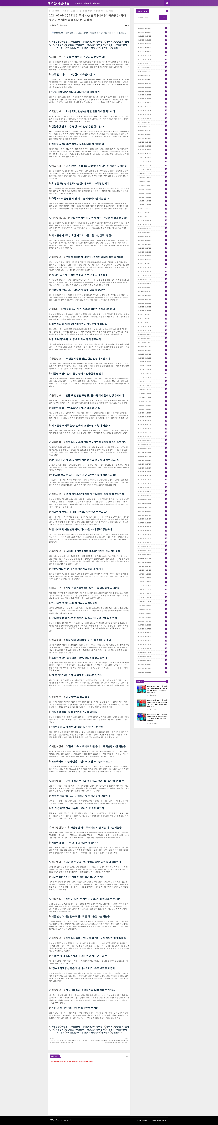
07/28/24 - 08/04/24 (152, 448)
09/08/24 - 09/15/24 (152, 425)
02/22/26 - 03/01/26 (152, 126)
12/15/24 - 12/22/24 (152, 370)
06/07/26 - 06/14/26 (152, 67)
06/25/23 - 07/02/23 (152, 672)
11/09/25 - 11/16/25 (152, 185)
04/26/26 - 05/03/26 (152, 91)
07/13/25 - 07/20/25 (152, 252)
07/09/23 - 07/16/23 (152, 664)
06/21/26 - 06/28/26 (152, 60)
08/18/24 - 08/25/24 (152, 436)
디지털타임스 (88, 41)
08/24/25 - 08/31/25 (152, 228)
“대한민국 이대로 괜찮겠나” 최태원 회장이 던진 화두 (79, 955)
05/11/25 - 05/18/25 (152, 287)
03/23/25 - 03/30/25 (152, 315)
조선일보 (111, 44)
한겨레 (110, 41)
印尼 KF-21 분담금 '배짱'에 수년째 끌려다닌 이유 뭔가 (80, 198)
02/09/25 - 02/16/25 (152, 338)
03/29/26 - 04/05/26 (152, 107)
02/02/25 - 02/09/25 (152, 342)
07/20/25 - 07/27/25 (152, 248)
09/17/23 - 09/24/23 (152, 625)
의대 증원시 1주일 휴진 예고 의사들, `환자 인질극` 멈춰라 (82, 235)
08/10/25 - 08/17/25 (152, 236)
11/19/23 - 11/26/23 (152, 590)
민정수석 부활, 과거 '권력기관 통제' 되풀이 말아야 (78, 289)
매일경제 (76, 41)
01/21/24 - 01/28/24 (152, 554)
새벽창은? (96, 3)
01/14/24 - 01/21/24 (152, 558)
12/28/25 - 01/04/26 (152, 158)
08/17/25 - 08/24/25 (152, 232)
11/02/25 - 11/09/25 (152, 189)
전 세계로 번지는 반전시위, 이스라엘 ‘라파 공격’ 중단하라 (81, 529)
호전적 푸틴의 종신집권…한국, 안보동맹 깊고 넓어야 (79, 657)
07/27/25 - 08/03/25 (152, 244)
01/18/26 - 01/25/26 (152, 146)
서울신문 (55, 41)
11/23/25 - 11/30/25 (152, 177)
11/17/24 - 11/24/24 (152, 385)
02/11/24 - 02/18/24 (152, 543)
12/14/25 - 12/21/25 (152, 166)
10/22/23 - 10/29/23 (152, 605)
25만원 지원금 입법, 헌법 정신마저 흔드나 (88, 358)
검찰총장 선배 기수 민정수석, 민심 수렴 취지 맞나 (77, 126)
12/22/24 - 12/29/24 (152, 366)
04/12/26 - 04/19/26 (152, 99)
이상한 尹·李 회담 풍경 (78, 696)
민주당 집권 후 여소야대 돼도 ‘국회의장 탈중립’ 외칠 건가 (96, 780)
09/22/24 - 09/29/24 (152, 417)
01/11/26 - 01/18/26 (152, 150)
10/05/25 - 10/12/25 (152, 205)
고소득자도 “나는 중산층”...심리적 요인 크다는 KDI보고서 (82, 761)
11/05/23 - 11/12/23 (152, 597)
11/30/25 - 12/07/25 (152, 173)
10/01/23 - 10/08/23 (152, 617)
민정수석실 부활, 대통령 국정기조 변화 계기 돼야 (77, 568)
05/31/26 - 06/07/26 (152, 71)
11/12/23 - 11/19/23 (152, 594)
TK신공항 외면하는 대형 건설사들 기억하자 (74, 603)
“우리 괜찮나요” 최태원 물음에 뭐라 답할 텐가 (75, 92)
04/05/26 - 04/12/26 (152, 103)
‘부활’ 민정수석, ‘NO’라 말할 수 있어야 (86, 56)
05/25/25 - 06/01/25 (152, 279)
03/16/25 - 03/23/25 (152, 319)
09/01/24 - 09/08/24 (152, 429)
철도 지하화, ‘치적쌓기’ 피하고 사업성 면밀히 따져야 (79, 324)
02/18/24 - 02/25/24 (152, 539)
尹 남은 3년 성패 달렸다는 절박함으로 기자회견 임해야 (80, 183)
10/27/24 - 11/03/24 (152, 397)
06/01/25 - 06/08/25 (152, 275)
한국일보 (100, 41)
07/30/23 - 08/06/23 (152, 652)
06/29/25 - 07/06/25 (152, 260)
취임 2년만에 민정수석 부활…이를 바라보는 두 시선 (93, 898)
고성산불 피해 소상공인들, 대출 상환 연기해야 (90, 990)
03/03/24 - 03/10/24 (152, 531)
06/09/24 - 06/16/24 (152, 476)
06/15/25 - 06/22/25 (152, 268)
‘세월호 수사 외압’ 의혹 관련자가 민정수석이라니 (89, 309)
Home (139, 1120)
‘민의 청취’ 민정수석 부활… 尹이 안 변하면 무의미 (77, 808)
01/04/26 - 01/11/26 (152, 154)
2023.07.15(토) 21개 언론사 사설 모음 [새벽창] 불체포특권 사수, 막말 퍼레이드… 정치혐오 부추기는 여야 (157, 689)
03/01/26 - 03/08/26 (152, 122)
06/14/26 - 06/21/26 (152, 63)
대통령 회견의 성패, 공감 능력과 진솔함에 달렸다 (77, 373)
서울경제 (59, 44)
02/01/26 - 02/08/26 (152, 138)
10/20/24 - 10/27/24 (152, 401)
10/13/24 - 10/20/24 (152, 405)
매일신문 (90, 44)
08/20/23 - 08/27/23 (152, 641)
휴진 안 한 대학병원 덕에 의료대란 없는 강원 (74, 1007)
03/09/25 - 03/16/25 (152, 323)
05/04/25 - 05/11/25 (152, 291)
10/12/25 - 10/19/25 (152, 201)
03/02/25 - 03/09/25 (152, 327)
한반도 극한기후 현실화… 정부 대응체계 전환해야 (77, 144)
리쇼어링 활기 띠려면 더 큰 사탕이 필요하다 (74, 842)
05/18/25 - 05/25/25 (152, 283)
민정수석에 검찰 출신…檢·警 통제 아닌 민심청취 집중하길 (96, 165)
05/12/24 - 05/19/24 (152, 491)
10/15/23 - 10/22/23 (152, 609)
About (144, 1120)
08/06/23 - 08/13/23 (152, 649)
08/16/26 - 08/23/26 (152, 28)
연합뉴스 (95, 47)
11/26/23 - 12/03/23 (152, 586)
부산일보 (80, 44)
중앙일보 (119, 41)
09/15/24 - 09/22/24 (152, 421)
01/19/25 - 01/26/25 (152, 350)
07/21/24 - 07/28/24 (152, 452)
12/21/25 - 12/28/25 (152, 162)
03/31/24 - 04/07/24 (152, 515)
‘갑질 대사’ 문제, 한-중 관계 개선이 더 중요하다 (76, 339)
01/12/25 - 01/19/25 (152, 354)
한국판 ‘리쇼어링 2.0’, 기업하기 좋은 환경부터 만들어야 (80, 795)
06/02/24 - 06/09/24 (152, 480)
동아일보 (105, 47)
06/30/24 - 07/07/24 (152, 464)
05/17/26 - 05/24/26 (152, 79)
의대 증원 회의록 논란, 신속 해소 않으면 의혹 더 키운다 (80, 425)
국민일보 (66, 41)
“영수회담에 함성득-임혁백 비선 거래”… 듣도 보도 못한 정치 (83, 968)
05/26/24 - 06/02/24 (152, 484)
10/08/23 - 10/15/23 (152, 613)
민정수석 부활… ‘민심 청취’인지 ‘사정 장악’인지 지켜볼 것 (96, 938)
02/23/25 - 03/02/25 (152, 330)
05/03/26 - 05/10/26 (152, 87)
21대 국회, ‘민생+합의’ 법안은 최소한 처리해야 (90, 111)
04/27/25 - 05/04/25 (152, 295)
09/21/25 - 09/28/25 (152, 213)
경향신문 (70, 44)
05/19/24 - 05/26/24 (152, 487)
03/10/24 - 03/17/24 (152, 527)
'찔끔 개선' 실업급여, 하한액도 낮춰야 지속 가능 (76, 675)
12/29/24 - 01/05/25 (152, 362)
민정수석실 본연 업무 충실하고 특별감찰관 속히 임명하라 (96, 442)
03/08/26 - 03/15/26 (152, 118)
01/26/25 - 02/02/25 (152, 346)
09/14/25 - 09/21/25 (152, 217)
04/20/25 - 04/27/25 (152, 299)
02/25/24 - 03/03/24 (152, 535)
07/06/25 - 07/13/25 (152, 256)
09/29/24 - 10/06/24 (152, 413)
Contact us (152, 1120)
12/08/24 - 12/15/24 (152, 374)
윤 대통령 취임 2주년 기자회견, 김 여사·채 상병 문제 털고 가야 (84, 618)
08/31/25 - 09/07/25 (152, 224)
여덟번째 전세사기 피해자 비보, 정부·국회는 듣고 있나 (80, 511)
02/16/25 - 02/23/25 (152, 334)
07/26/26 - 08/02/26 (152, 40)
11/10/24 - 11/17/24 (152, 389)
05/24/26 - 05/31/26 (152, 75)
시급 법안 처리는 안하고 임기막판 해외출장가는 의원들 (80, 916)
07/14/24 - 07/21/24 (152, 456)
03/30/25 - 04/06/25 (152, 311)
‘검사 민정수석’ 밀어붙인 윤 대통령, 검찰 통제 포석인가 (95, 494)
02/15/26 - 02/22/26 (152, 130)
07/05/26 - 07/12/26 (152, 52)
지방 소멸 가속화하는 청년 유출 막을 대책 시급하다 (93, 588)
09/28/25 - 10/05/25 (152, 209)
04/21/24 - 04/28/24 (152, 503)
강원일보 (116, 47)
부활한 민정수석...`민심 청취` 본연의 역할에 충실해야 (99, 217)
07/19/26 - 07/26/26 (152, 44)
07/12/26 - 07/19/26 (152, 48)
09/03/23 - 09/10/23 (152, 633)
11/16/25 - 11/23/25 (152, 181)
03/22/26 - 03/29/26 (152, 111)
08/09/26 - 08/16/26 (152, 32)
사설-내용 (78, 3)
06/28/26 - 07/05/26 (152, 56)
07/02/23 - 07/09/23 (152, 668)
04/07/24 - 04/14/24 (152, 511)
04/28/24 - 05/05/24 (152, 499)
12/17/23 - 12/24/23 (152, 574)
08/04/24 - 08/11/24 (152, 444)
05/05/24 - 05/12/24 (152, 495)
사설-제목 (87, 3)
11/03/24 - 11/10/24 (152, 393)
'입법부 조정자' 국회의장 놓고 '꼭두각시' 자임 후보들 (79, 274)
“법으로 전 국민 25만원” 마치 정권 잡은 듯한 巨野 (77, 727)
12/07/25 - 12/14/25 (152, 169)
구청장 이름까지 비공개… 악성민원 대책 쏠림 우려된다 (95, 257)
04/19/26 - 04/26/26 (152, 95)
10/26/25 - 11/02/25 (152, 193)
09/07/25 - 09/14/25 (152, 221)
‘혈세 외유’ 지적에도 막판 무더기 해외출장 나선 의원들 (97, 746)
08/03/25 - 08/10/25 (152, 240)
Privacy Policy (162, 1120)
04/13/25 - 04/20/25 (152, 303)
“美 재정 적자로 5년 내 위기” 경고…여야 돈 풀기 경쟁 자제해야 (84, 474)
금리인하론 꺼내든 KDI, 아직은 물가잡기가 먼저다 (77, 876)
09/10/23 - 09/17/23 (152, 629)
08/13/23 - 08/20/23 (152, 645)
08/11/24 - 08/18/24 (152, 440)
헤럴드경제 (122, 44)
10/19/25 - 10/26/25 (152, 197)
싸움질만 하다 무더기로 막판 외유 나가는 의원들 (96, 827)
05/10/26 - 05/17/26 (152, 83)
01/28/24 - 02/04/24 (152, 550)
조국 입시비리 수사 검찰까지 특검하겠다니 (74, 74)
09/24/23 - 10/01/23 (152, 621)
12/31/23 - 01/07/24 (152, 566)
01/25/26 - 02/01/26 (152, 142)
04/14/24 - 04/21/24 (152, 507)
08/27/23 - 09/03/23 (152, 637)
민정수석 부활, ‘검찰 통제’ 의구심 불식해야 (74, 712)
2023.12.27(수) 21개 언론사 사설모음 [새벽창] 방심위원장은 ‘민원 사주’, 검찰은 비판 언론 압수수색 (157, 717)
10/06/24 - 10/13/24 (152, 409)
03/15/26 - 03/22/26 (152, 114)
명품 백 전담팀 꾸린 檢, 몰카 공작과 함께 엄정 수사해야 (95, 395)
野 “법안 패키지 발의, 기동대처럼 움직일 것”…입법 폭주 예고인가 (85, 459)
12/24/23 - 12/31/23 (152, 570)
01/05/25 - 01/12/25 (152, 358)
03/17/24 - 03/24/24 (152, 523)
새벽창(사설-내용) (59, 3)
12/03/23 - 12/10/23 (152, 582)
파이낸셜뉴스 (73, 47)
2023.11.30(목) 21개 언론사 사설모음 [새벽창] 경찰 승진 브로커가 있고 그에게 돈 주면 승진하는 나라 (157, 703)
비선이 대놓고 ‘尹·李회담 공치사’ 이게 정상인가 (76, 407)
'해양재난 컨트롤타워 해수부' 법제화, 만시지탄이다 (93, 551)
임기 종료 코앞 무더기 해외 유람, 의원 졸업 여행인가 (93, 861)
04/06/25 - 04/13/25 (152, 307)
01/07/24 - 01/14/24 (152, 562)
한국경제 (100, 44)
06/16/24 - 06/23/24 (152, 472)
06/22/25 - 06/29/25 (152, 264)
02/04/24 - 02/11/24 (152, 546)
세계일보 (60, 47)
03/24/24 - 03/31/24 (152, 519)
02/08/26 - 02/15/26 (152, 134)
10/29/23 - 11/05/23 (152, 601)
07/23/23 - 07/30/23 (152, 656)
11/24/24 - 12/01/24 (152, 381)
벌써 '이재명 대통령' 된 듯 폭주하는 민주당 (88, 639)
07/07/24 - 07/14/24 (152, 460)
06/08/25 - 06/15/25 (152, 272)
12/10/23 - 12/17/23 (152, 578)
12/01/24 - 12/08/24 (152, 378)
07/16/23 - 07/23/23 (152, 660)
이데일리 (85, 47)
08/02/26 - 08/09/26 (152, 36)
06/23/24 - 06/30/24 (152, 468)
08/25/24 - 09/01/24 (152, 433)
